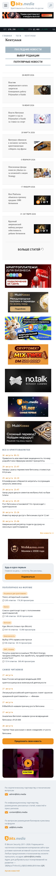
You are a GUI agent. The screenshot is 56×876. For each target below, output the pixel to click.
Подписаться (28, 576)
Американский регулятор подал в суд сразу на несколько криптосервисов (23, 525)
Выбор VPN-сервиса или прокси (17, 640)
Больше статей (29, 249)
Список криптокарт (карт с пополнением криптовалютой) (21, 611)
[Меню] (5, 5)
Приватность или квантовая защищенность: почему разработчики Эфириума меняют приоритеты (26, 459)
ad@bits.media (16, 827)
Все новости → (47, 533)
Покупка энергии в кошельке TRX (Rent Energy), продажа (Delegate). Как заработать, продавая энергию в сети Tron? (27, 655)
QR (42, 865)
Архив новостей (12, 870)
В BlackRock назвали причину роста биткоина (23, 706)
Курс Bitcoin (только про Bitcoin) (17, 626)
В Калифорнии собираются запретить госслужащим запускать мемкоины (26, 482)
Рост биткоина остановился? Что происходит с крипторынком (23, 505)
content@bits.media (18, 812)
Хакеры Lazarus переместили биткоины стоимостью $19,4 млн (26, 470)
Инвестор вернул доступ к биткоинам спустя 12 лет (25, 515)
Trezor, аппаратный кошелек (15, 597)
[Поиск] (51, 5)
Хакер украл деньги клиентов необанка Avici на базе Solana (26, 493)
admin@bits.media (17, 794)
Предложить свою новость (28, 741)
